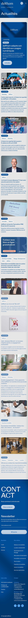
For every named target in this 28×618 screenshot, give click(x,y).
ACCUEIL (3, 7)
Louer (2, 544)
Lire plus (7, 63)
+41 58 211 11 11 (18, 587)
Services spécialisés (19, 570)
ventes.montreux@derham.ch (20, 600)
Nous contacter (8, 507)
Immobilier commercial (20, 558)
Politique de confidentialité (4, 585)
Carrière (3, 589)
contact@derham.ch (19, 589)
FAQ (2, 592)
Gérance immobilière (19, 544)
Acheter (3, 547)
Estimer (3, 550)
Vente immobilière (18, 567)
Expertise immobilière (19, 564)
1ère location (17, 561)
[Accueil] (7, 3)
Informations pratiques (6, 582)
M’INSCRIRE (14, 532)
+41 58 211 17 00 (18, 598)
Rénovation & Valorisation (20, 555)
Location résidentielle (19, 547)
